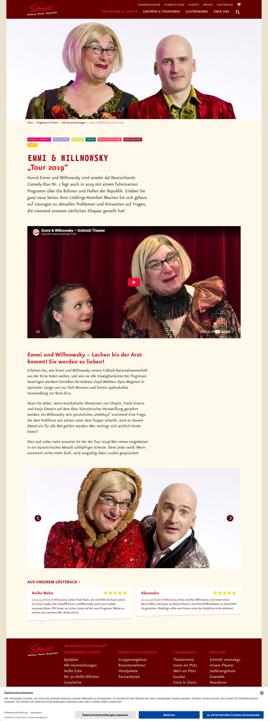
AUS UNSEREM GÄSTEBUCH (52, 582)
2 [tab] (134, 560)
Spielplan (71, 660)
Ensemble (217, 677)
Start (30, 122)
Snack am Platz (133, 139)
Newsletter (218, 682)
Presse (208, 5)
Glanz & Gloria (184, 682)
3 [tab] (137, 560)
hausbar (179, 677)
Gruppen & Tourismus (161, 11)
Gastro (32, 145)
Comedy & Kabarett (39, 139)
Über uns (221, 11)
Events (194, 5)
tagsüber (77, 139)
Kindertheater (149, 5)
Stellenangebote (222, 671)
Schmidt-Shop (174, 5)
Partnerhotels (129, 677)
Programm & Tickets (119, 11)
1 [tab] (131, 560)
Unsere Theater (222, 665)
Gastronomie (197, 11)
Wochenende (61, 139)
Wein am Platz (184, 671)
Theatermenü (183, 660)
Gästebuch (225, 5)
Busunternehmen (132, 665)
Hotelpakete (128, 671)
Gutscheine (72, 682)
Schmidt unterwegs (225, 660)
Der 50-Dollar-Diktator (81, 677)
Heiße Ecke (73, 671)
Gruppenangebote (133, 660)
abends (90, 139)
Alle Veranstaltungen (74, 122)
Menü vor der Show (109, 139)
